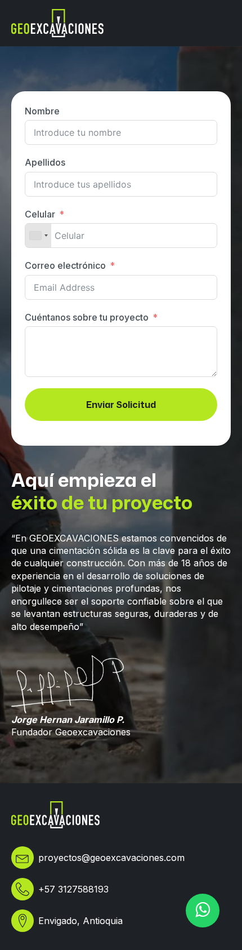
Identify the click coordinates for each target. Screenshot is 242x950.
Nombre (42, 111)
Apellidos (45, 162)
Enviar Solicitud (121, 404)
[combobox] (38, 235)
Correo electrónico (65, 265)
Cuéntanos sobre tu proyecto (87, 317)
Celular (40, 214)
